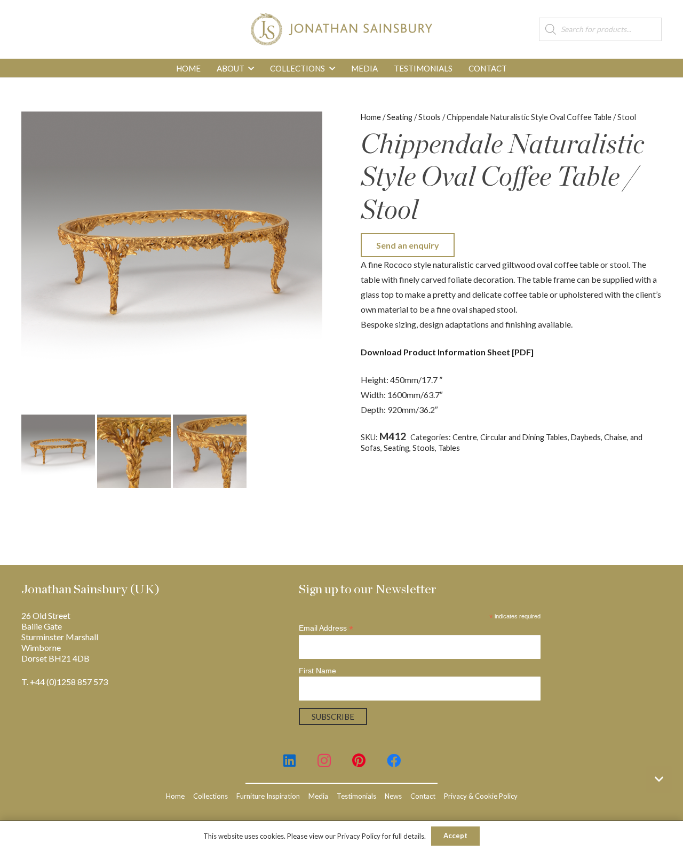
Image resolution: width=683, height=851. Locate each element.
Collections (210, 796)
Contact (422, 796)
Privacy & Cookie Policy (481, 796)
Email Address (326, 628)
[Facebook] (393, 760)
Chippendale (505, 447)
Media (318, 796)
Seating (399, 117)
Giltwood (601, 447)
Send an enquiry (407, 245)
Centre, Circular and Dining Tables (510, 437)
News (393, 796)
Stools (429, 117)
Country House (555, 447)
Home (371, 117)
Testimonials (356, 796)
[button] (251, 68)
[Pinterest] (359, 760)
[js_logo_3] (341, 29)
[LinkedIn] (289, 760)
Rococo (634, 447)
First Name (317, 670)
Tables (449, 447)
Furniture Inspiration (268, 796)
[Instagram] (324, 760)
